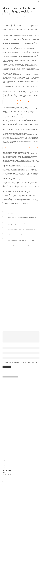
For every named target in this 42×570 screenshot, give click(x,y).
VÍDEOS (4, 465)
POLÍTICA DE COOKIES (6, 476)
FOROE (4, 458)
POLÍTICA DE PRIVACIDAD (7, 474)
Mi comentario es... (6, 330)
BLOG (12, 14)
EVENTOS (4, 461)
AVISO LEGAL (5, 472)
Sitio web (4, 356)
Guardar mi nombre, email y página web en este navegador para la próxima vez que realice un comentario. (21, 362)
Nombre (4, 346)
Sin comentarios (8, 16)
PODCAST (4, 467)
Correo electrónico (6, 351)
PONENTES (4, 460)
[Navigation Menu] (38, 1)
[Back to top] (21, 569)
